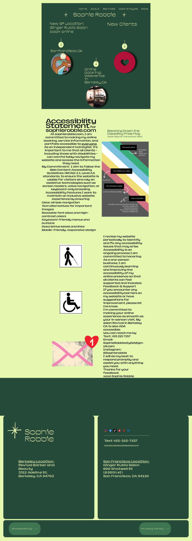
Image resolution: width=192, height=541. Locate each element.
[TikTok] (114, 430)
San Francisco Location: (126, 461)
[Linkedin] (128, 430)
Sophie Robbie (39, 435)
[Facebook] (110, 430)
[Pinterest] (119, 430)
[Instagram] (105, 430)
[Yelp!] (124, 430)
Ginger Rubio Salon (121, 465)
